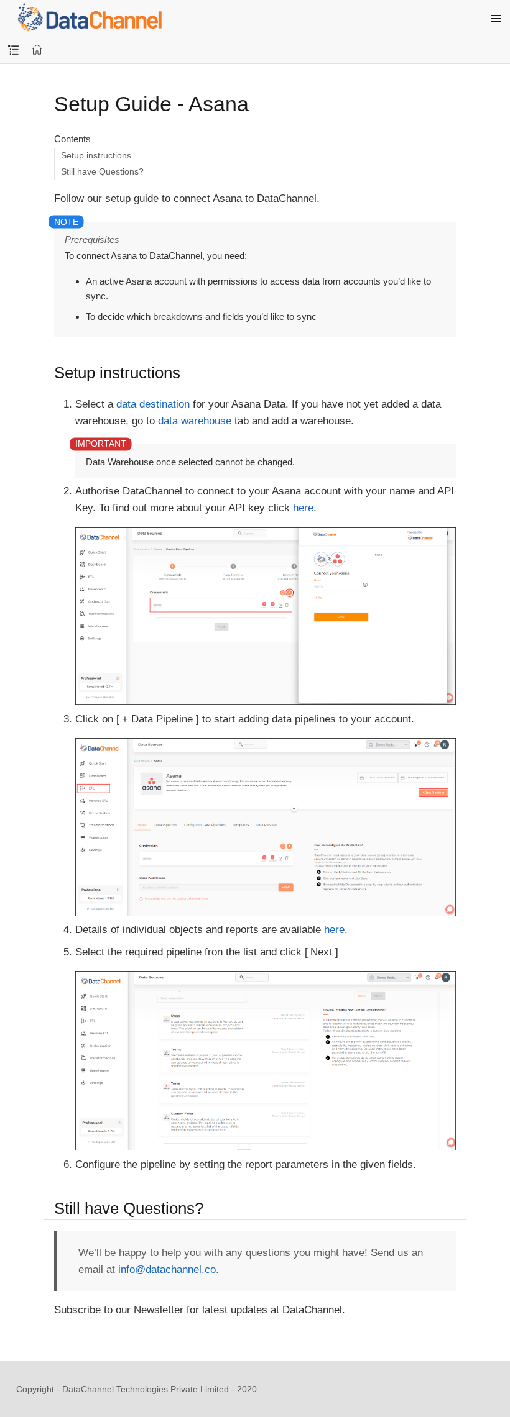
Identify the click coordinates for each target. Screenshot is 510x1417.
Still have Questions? (102, 171)
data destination (153, 404)
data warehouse (194, 421)
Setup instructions (96, 155)
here (303, 508)
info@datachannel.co (167, 1269)
